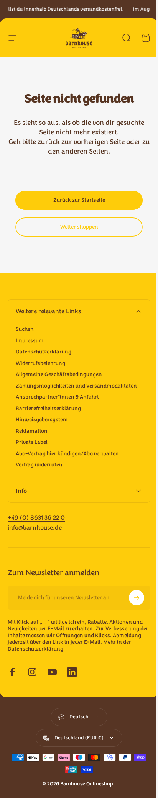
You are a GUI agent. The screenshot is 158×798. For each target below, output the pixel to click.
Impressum (30, 340)
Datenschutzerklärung (43, 351)
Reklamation (32, 431)
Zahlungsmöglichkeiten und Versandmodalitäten (76, 386)
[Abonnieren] (130, 604)
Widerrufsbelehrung (40, 363)
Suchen (25, 329)
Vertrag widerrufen (39, 464)
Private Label (32, 442)
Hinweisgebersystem (42, 419)
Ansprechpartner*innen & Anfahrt (57, 397)
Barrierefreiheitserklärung (48, 408)
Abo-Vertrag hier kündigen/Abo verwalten (67, 453)
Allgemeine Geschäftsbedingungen (59, 374)
